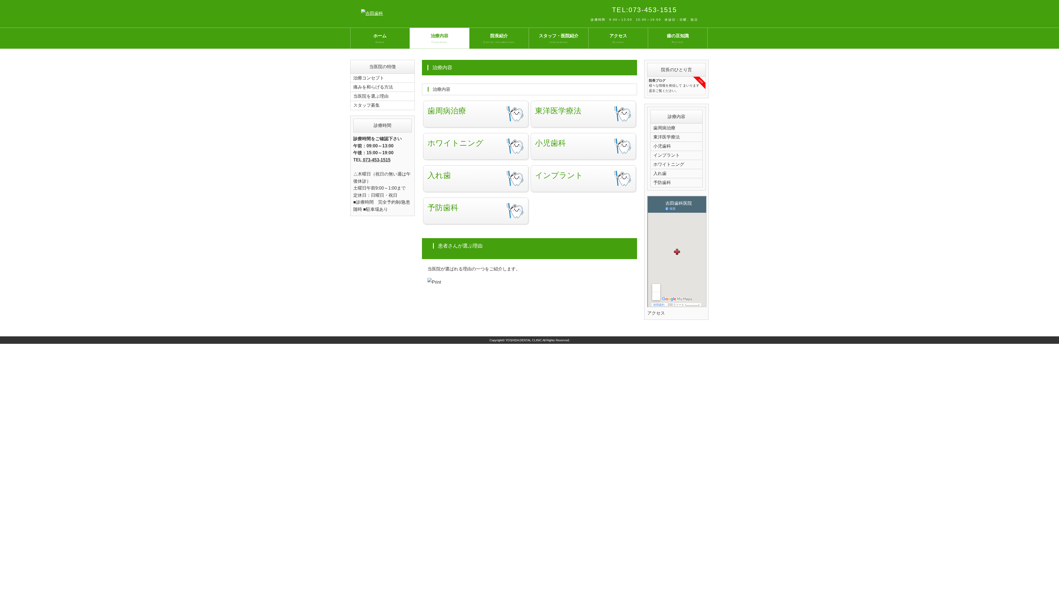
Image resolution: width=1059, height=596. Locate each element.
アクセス (618, 38)
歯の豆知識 (678, 38)
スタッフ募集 (366, 105)
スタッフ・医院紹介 (559, 38)
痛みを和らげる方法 (373, 87)
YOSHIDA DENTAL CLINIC (524, 340)
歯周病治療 (664, 128)
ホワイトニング (668, 164)
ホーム (380, 38)
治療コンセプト (368, 78)
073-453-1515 (376, 160)
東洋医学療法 (666, 137)
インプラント (666, 155)
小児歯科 (662, 146)
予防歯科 (662, 182)
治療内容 (439, 38)
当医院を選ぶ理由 (371, 96)
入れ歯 (660, 173)
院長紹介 (499, 38)
